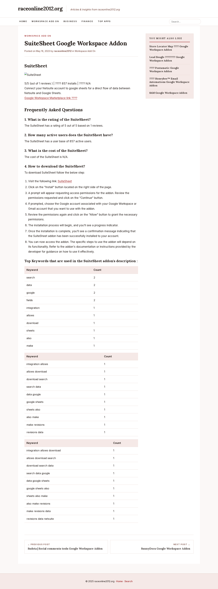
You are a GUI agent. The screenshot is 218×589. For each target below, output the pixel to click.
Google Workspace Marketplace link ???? (50, 98)
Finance (87, 21)
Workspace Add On (45, 21)
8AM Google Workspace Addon (168, 92)
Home (23, 21)
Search (128, 581)
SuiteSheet (65, 181)
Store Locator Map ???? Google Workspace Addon (168, 48)
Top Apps (104, 21)
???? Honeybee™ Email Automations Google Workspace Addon (169, 82)
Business (70, 21)
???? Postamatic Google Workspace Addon (164, 69)
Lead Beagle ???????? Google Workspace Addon (167, 59)
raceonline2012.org (40, 8)
